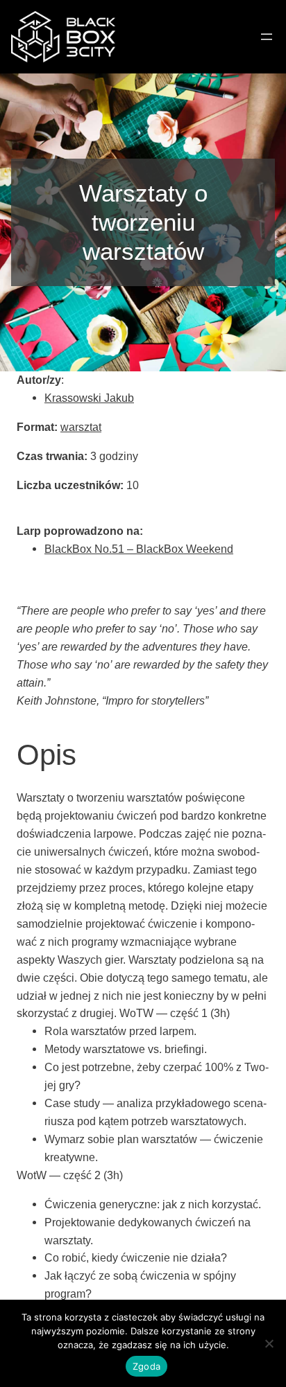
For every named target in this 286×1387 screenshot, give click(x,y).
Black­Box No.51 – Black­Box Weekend (138, 548)
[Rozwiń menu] (266, 36)
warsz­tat (80, 427)
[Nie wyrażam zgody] (269, 1343)
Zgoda (146, 1366)
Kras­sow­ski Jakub (89, 397)
